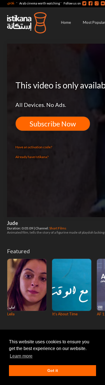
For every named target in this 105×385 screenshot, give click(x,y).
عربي (10, 2)
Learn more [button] (21, 356)
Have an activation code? (33, 147)
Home (66, 22)
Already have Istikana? (31, 157)
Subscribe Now (53, 123)
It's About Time (65, 314)
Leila (11, 314)
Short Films (58, 228)
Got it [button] (52, 370)
